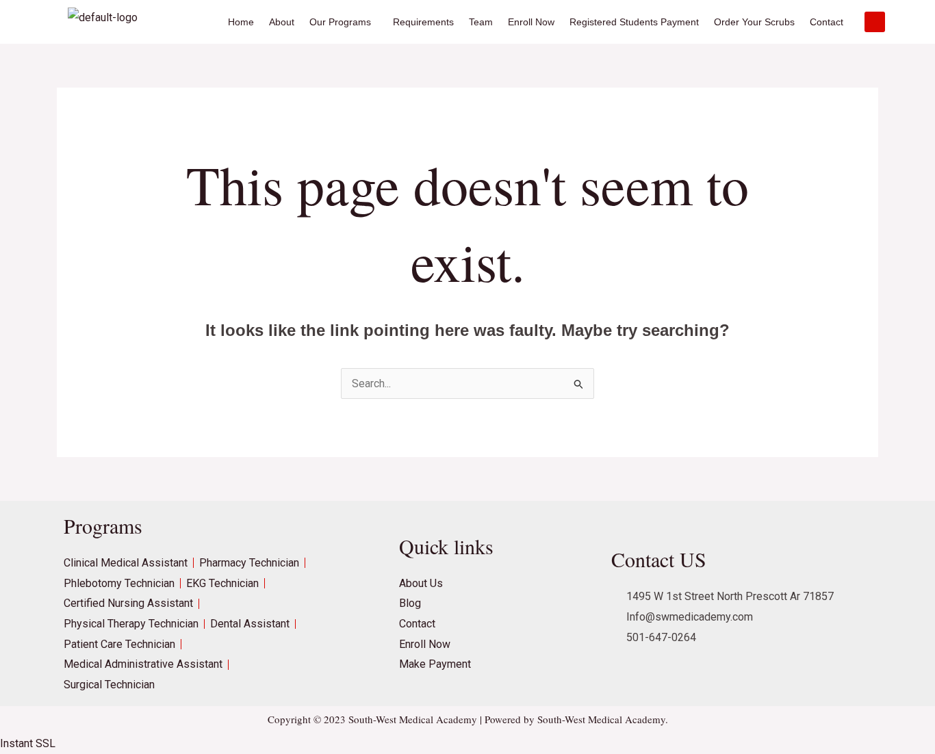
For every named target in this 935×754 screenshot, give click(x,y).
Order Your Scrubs (754, 21)
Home (241, 21)
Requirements (423, 21)
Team (481, 21)
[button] (343, 22)
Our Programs (340, 21)
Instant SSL (27, 743)
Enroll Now (531, 21)
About (281, 21)
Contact (826, 21)
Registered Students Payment (634, 21)
